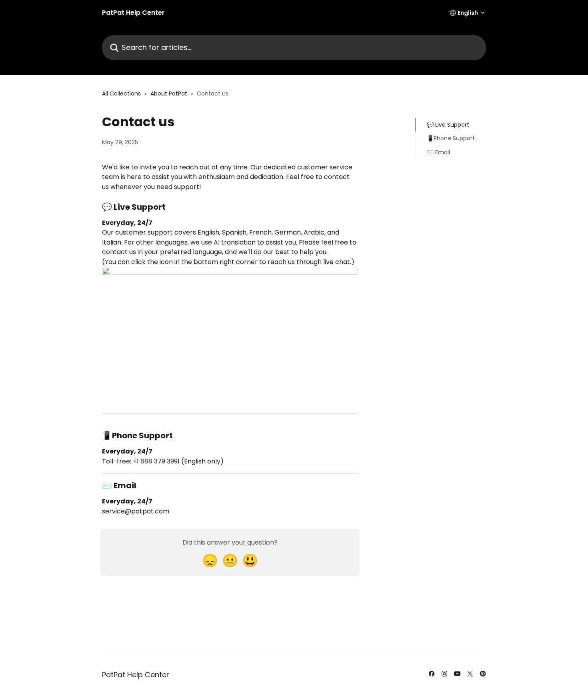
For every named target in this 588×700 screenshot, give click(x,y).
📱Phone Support (451, 138)
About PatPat (168, 93)
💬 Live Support (448, 125)
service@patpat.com (135, 511)
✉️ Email (438, 152)
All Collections (121, 93)
